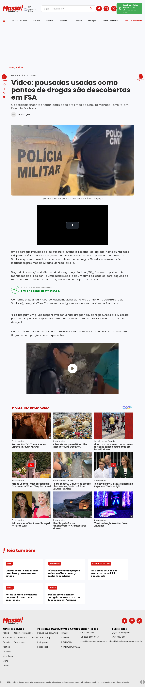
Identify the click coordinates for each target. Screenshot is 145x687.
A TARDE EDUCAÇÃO (70, 646)
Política (6, 646)
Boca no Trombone (23, 632)
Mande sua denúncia (47, 632)
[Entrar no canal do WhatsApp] (15, 290)
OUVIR (4, 80)
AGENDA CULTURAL (110, 21)
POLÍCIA (36, 21)
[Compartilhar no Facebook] (4, 89)
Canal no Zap (44, 637)
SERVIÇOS (92, 21)
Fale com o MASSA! (49, 628)
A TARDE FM (66, 642)
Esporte (6, 642)
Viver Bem (8, 656)
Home (12, 67)
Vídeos (6, 665)
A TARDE (65, 637)
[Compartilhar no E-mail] (4, 97)
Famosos (7, 637)
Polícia (19, 67)
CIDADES (49, 21)
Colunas (19, 628)
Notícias (8, 628)
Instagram (42, 642)
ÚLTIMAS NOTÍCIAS (19, 21)
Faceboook (42, 646)
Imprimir (140, 80)
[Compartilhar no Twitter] (4, 93)
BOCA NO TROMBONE (133, 21)
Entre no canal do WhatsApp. (40, 290)
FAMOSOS (77, 21)
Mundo (6, 660)
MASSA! (64, 632)
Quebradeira (20, 642)
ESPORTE (63, 21)
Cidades (7, 651)
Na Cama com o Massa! (25, 637)
